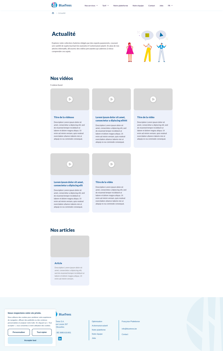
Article (58, 263)
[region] (30, 327)
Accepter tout (30, 340)
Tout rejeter (42, 332)
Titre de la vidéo (145, 117)
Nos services (90, 5)
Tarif (104, 5)
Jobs (161, 5)
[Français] (170, 5)
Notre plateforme (120, 5)
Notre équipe (138, 5)
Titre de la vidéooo (64, 117)
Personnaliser (19, 332)
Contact (151, 5)
